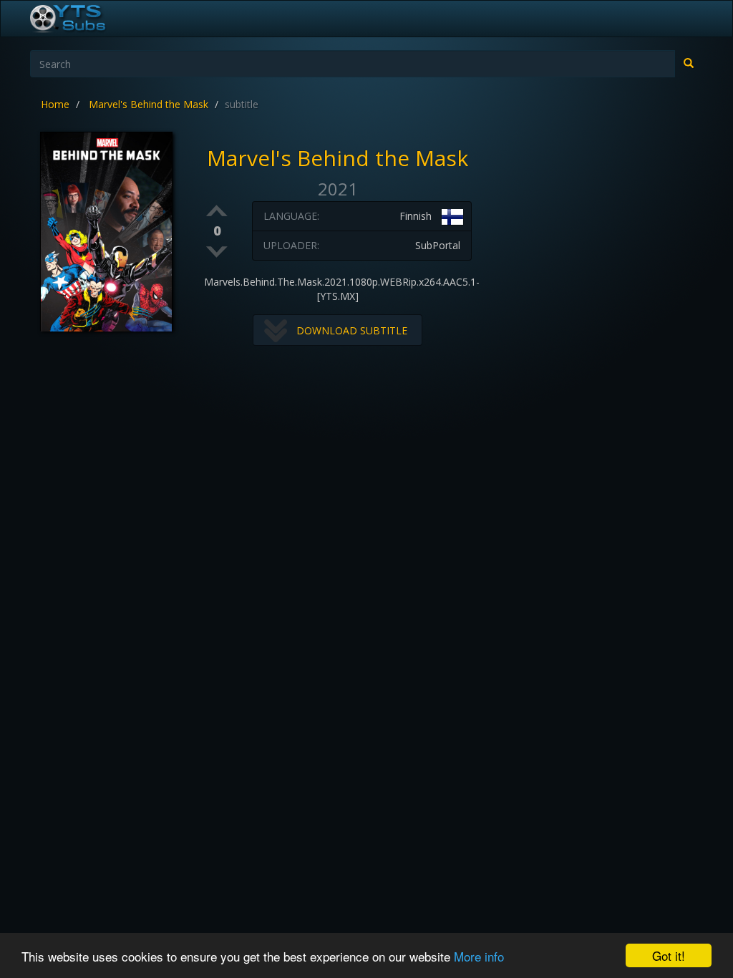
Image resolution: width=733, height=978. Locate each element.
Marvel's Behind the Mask (148, 104)
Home (55, 104)
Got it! (668, 955)
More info (479, 956)
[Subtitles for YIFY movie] (83, 19)
